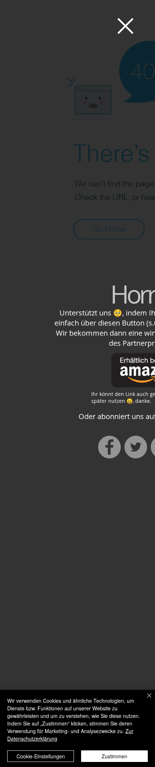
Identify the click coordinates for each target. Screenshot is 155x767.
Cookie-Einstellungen (41, 756)
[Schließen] (145, 700)
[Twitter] (135, 447)
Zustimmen (114, 756)
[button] (125, 26)
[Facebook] (109, 447)
